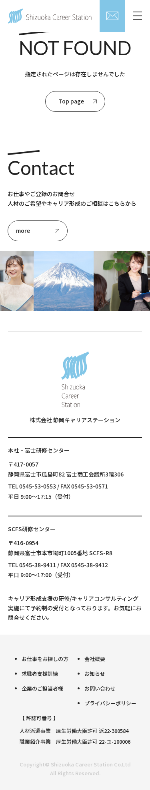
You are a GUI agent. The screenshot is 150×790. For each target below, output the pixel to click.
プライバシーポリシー (110, 703)
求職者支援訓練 (40, 673)
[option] (63, 281)
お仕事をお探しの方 (45, 659)
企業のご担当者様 (42, 688)
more (23, 230)
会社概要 (94, 659)
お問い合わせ (100, 688)
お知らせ (94, 673)
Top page (71, 101)
